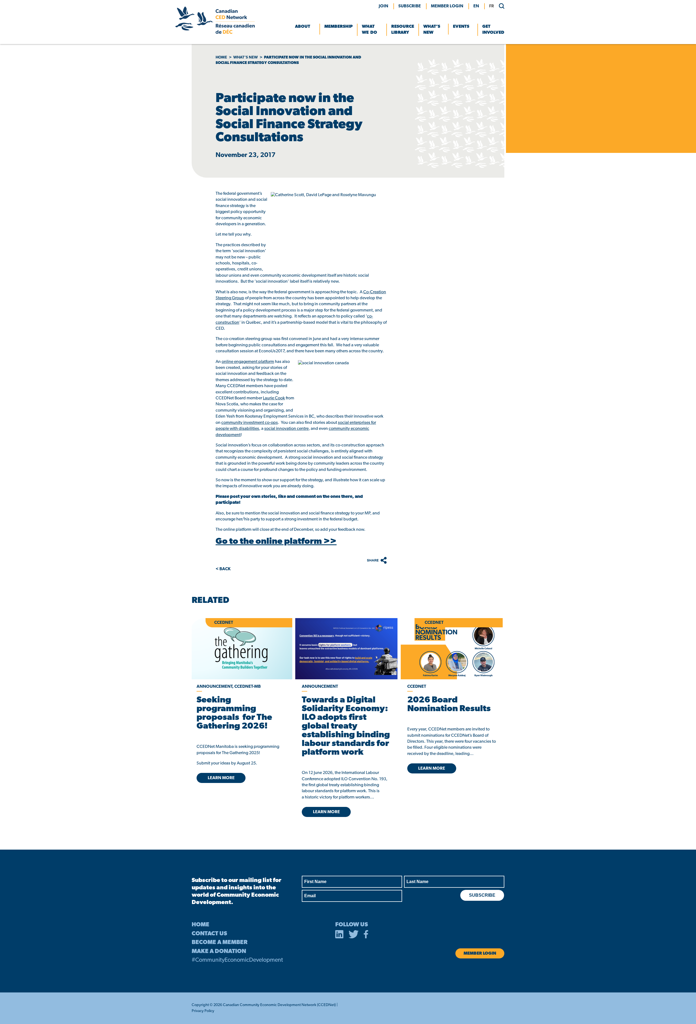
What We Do (369, 29)
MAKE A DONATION (219, 951)
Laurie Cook (274, 398)
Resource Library (402, 29)
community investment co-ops (249, 423)
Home (221, 57)
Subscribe (409, 6)
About (302, 26)
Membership (338, 26)
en (476, 6)
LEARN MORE (221, 778)
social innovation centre (286, 429)
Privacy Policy (203, 1011)
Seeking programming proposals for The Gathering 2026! (234, 713)
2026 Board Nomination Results (449, 704)
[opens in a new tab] (346, 648)
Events (461, 26)
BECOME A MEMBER (219, 942)
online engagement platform (248, 362)
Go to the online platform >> (276, 541)
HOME (200, 925)
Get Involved (493, 29)
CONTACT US (209, 934)
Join (383, 6)
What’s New (431, 29)
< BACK (223, 569)
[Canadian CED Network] (215, 32)
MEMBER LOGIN (447, 6)
